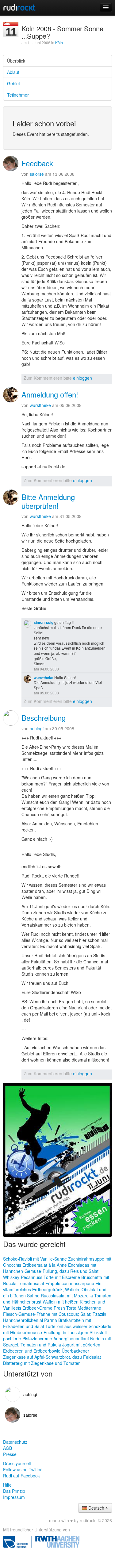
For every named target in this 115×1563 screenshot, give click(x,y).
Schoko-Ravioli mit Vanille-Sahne (35, 1259)
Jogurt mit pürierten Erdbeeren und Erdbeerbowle (51, 1348)
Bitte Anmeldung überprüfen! (48, 501)
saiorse (37, 174)
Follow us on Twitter (22, 1469)
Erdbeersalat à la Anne (44, 1265)
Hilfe (7, 1485)
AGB (7, 1448)
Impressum (14, 1497)
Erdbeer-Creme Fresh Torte (49, 1308)
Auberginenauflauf (71, 1338)
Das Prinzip (14, 1491)
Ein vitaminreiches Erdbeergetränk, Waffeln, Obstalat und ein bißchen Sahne (54, 1289)
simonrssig (43, 622)
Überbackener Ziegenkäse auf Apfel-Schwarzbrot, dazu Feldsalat (52, 1354)
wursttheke (40, 405)
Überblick (16, 61)
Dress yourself (17, 1463)
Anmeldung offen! (49, 394)
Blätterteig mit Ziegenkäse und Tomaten (42, 1363)
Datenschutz (15, 1442)
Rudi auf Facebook (21, 1476)
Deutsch (96, 1508)
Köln (59, 42)
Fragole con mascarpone (69, 1283)
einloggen (82, 378)
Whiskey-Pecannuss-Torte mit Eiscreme (41, 1277)
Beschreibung (43, 717)
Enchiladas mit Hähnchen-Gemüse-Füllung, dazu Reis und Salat (50, 1268)
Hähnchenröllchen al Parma (30, 1320)
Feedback (37, 163)
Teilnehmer (18, 95)
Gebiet (13, 83)
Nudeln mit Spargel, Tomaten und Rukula (57, 1341)
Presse (10, 1454)
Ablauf (13, 72)
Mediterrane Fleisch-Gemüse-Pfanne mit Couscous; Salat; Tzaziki (54, 1311)
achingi (37, 728)
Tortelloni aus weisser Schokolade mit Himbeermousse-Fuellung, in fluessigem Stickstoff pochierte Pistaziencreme (57, 1332)
